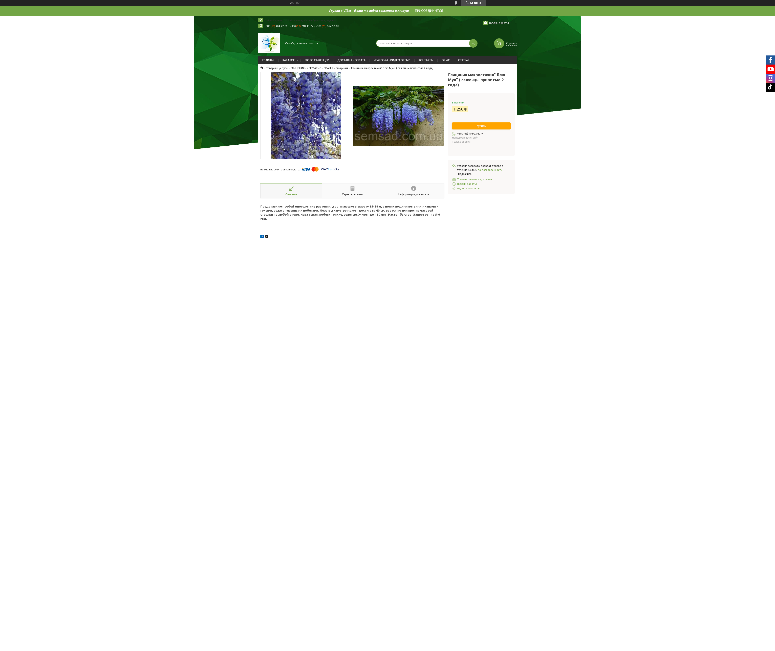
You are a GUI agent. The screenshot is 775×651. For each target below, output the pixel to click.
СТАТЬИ (463, 60)
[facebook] (262, 237)
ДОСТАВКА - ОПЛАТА (351, 60)
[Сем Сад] (269, 43)
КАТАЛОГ (289, 60)
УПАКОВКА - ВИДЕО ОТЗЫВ (392, 60)
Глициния (342, 68)
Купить (481, 125)
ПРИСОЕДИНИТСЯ (429, 11)
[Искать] (473, 43)
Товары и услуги (277, 68)
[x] (266, 237)
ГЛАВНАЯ (268, 60)
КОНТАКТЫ (426, 60)
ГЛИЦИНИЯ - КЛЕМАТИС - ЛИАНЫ (312, 68)
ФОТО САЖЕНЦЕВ (317, 60)
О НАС (446, 60)
